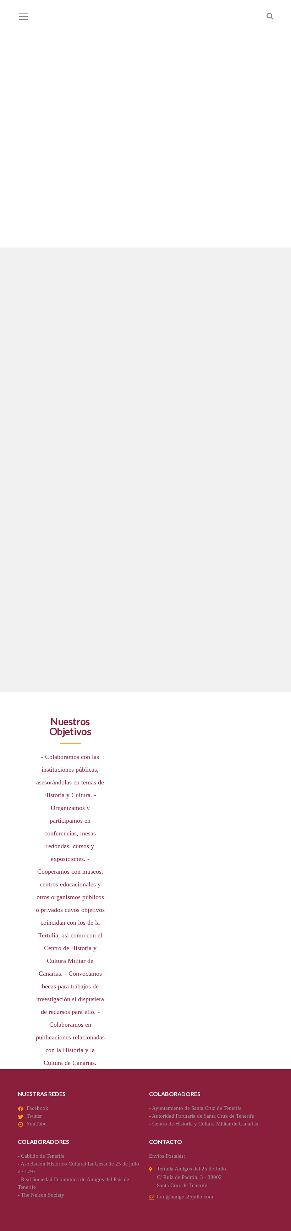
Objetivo (38, 420)
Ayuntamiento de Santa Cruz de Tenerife (197, 1108)
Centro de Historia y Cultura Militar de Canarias (205, 1124)
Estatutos (172, 420)
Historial (39, 597)
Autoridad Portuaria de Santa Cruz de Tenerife (203, 1116)
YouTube (36, 1124)
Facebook (37, 1108)
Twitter (34, 1116)
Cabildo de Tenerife (43, 1156)
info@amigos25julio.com (185, 1196)
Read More (34, 486)
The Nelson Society (42, 1195)
